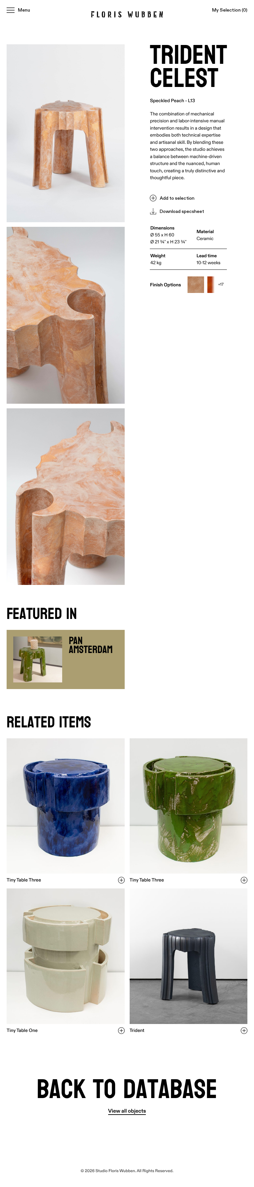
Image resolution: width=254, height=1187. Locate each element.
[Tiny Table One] (66, 956)
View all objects (127, 1111)
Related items (49, 722)
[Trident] (189, 956)
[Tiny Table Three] (66, 806)
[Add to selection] (121, 880)
